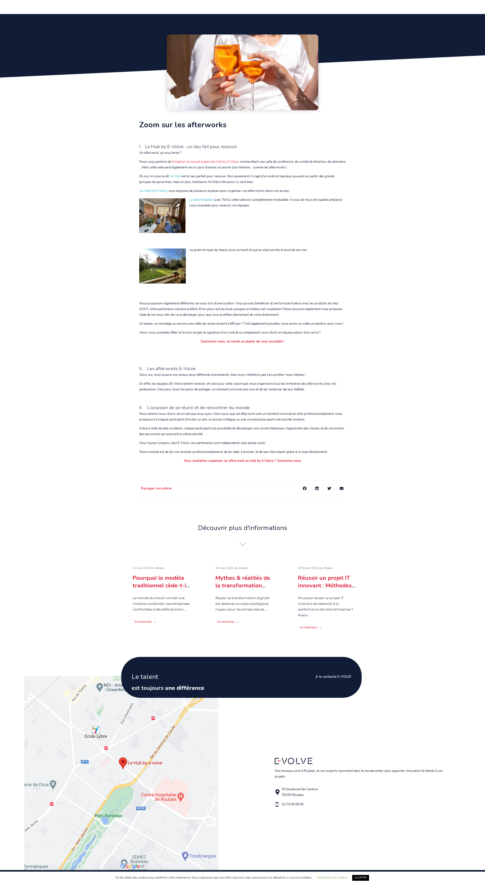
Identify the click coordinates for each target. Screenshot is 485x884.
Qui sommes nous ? (226, 6)
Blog (355, 6)
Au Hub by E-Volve (153, 191)
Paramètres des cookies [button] (332, 877)
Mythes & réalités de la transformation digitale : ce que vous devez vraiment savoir (242, 587)
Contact (367, 6)
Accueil (204, 6)
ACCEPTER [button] (360, 877)
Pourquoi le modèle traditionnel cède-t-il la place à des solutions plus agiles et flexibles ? (161, 587)
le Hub (176, 176)
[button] (304, 488)
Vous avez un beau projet (261, 6)
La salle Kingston (201, 200)
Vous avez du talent (301, 6)
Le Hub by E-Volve (335, 6)
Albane (159, 568)
